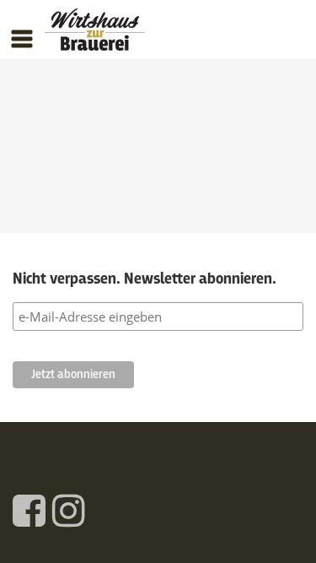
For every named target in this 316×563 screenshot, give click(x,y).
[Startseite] (95, 34)
